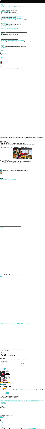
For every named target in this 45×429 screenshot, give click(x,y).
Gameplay (14, 400)
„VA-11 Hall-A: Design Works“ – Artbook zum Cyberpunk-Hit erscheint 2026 (11, 24)
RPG (22, 401)
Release (20, 401)
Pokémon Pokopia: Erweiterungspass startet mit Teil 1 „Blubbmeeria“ (10, 34)
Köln (30, 400)
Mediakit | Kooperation (3, 403)
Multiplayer (37, 400)
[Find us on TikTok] (0, 426)
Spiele (24, 401)
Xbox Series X (36, 401)
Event (11, 400)
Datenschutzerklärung (3, 402)
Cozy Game (6, 400)
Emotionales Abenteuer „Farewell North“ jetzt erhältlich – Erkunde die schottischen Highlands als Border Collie (14, 323)
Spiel (23, 401)
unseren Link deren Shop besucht (20, 389)
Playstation (10, 401)
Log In (0, 418)
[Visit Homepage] (3, 53)
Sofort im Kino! (3, 360)
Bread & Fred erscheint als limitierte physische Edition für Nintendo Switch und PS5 (11, 29)
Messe (35, 400)
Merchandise (33, 400)
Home (0, 57)
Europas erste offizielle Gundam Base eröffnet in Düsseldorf (8, 12)
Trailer (29, 401)
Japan (29, 400)
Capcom (4, 400)
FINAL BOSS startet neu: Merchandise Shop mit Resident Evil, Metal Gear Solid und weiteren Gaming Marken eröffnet (16, 7)
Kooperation (2, 50)
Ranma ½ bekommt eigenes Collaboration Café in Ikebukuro (9, 26)
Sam (2, 5)
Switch (27, 401)
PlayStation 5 (16, 401)
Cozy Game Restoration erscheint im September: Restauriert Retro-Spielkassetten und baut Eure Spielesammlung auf (16, 41)
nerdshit (2, 4)
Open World (7, 401)
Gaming (19, 400)
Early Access (10, 400)
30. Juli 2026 (1, 227)
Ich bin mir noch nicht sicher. (5, 362)
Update (31, 401)
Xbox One (34, 401)
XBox (32, 401)
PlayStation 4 (13, 401)
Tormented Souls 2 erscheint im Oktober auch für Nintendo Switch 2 (9, 39)
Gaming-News (22, 400)
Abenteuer (1, 400)
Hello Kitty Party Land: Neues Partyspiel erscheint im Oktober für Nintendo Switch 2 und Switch (13, 46)
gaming (2, 57)
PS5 (18, 401)
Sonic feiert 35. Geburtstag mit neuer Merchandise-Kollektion (9, 10)
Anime (2, 400)
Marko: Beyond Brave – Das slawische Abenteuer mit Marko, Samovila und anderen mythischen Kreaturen (13, 349)
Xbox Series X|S (39, 401)
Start (1, 421)
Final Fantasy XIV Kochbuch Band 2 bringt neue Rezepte (8, 17)
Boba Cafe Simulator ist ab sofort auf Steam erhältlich (8, 48)
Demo (7, 400)
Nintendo (39, 400)
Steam (26, 401)
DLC (8, 400)
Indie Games (27, 400)
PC (8, 401)
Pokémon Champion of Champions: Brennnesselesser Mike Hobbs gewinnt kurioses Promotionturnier (13, 274)
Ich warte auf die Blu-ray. (4, 361)
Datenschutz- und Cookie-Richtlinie (29, 428)
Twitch (30, 401)
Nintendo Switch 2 (5, 401)
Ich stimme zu (35, 428)
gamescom (16, 400)
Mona (3, 422)
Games (2, 424)
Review (21, 401)
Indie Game (25, 400)
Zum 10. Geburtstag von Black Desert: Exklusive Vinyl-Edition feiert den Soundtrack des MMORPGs (14, 19)
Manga (31, 400)
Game (12, 400)
